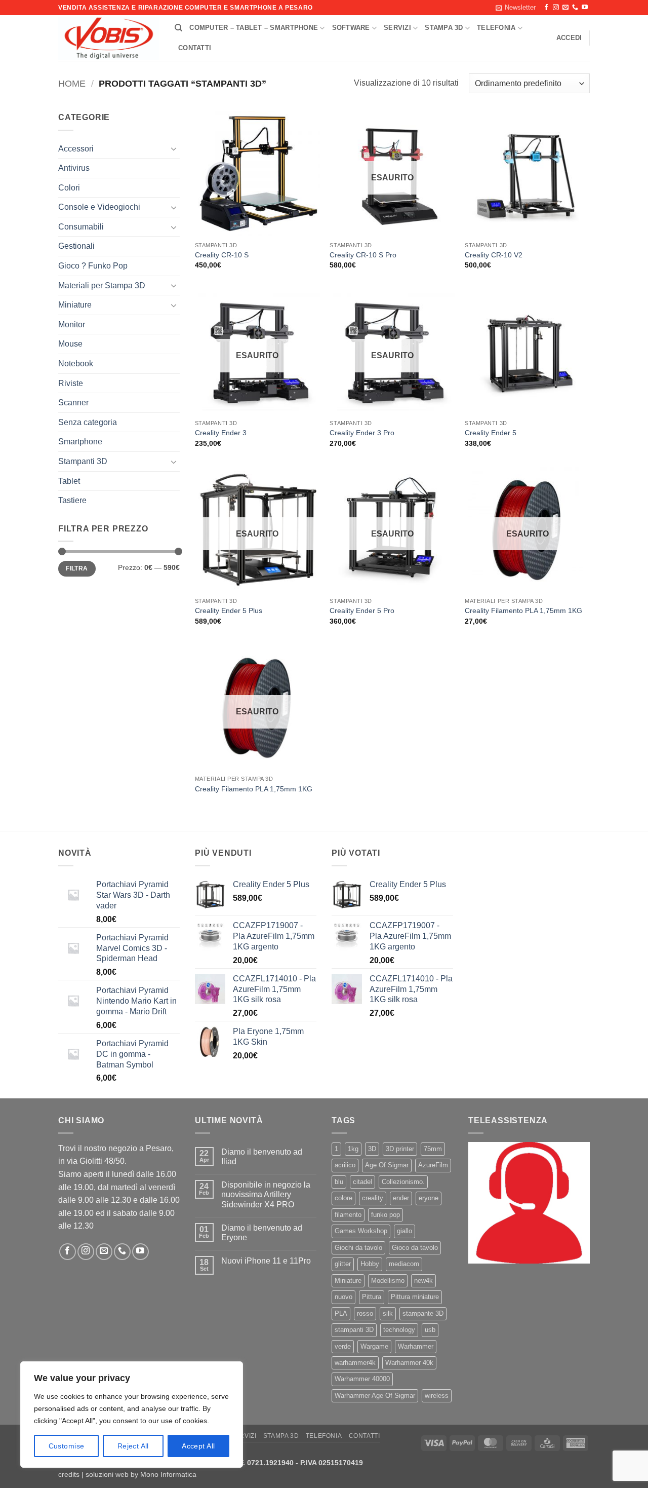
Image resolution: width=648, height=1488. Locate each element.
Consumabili (81, 226)
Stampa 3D (444, 27)
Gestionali (76, 246)
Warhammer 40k (409, 1362)
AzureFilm (433, 1165)
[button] (516, 7)
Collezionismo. (403, 1182)
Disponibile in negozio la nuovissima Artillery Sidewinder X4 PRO (265, 1194)
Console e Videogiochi (99, 207)
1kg (353, 1149)
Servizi (397, 27)
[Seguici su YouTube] (585, 7)
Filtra (77, 568)
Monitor (71, 324)
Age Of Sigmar (387, 1165)
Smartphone (80, 441)
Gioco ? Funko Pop (93, 265)
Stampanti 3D (82, 461)
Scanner (73, 402)
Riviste (70, 383)
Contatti (194, 48)
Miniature (75, 304)
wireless (437, 1395)
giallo (404, 1231)
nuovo (343, 1297)
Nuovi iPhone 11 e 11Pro (266, 1260)
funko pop (385, 1214)
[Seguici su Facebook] (546, 7)
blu (339, 1182)
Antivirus (74, 168)
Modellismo (387, 1280)
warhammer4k (355, 1362)
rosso (365, 1313)
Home (72, 83)
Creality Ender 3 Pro (362, 433)
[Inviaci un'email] (565, 7)
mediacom (404, 1264)
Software (351, 27)
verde (343, 1346)
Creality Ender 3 (221, 433)
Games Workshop (361, 1231)
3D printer (400, 1149)
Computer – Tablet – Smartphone (253, 27)
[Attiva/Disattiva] (174, 148)
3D (372, 1149)
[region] (131, 1414)
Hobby (369, 1264)
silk (388, 1313)
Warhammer (415, 1346)
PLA (341, 1313)
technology (399, 1329)
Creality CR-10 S (222, 255)
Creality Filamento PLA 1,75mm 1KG (523, 610)
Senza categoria (87, 422)
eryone (428, 1198)
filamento (348, 1214)
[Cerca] (178, 27)
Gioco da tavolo (415, 1247)
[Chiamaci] (575, 7)
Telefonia (496, 27)
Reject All (133, 1446)
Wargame (374, 1346)
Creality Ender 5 (490, 433)
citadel (362, 1182)
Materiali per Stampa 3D (101, 285)
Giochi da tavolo (358, 1247)
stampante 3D (422, 1313)
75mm (433, 1149)
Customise (67, 1446)
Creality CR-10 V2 (493, 255)
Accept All (198, 1446)
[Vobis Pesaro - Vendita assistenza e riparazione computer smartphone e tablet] (108, 38)
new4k (423, 1280)
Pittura (371, 1297)
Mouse (70, 343)
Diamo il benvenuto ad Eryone (261, 1233)
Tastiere (72, 500)
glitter (343, 1264)
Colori (69, 187)
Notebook (75, 363)
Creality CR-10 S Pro (363, 255)
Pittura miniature (415, 1297)
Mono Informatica (168, 1474)
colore (343, 1198)
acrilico (345, 1165)
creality (372, 1198)
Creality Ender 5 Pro (362, 610)
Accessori (76, 148)
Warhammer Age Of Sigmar (375, 1395)
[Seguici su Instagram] (556, 7)
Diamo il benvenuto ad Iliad (261, 1157)
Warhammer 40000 (362, 1379)
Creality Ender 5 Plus (228, 610)
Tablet (69, 481)
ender (401, 1198)
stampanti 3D (354, 1329)
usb (430, 1329)
